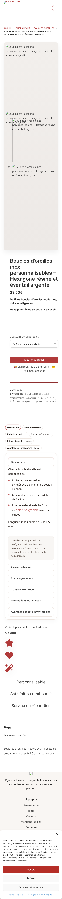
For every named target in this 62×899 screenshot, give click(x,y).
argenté (31, 398)
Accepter (31, 869)
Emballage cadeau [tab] (16, 434)
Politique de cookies (18, 895)
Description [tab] (13, 427)
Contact (31, 816)
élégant (15, 401)
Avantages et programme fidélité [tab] (23, 448)
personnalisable (32, 401)
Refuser (31, 878)
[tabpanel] (31, 513)
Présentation (31, 805)
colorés (50, 398)
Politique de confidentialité (40, 895)
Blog (31, 810)
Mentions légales (31, 821)
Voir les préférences (31, 887)
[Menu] (55, 8)
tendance (50, 401)
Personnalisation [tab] (32, 427)
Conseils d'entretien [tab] (41, 434)
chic (41, 398)
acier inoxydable (27, 510)
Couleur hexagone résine (24, 337)
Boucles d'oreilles (37, 394)
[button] (57, 834)
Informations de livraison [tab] (19, 441)
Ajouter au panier (34, 359)
